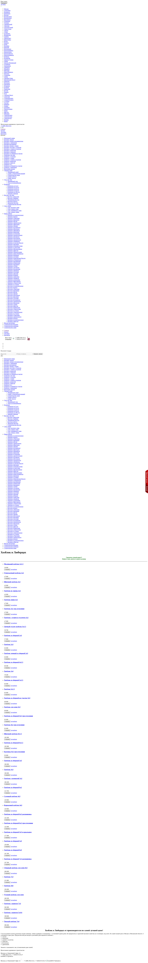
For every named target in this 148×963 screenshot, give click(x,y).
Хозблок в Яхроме (13, 273)
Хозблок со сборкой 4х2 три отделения (18, 716)
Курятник (7, 184)
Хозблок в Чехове (13, 226)
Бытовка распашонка (10, 144)
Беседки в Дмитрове (13, 289)
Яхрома (6, 120)
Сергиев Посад (8, 95)
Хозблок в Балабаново (14, 261)
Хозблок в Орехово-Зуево (15, 246)
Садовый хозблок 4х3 (12, 796)
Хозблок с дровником (10, 167)
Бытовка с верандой (10, 150)
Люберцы (7, 67)
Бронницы (7, 13)
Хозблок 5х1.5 (9, 689)
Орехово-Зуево (8, 78)
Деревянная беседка (13, 199)
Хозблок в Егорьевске (14, 227)
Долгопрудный (8, 27)
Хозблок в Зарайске (13, 278)
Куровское (7, 58)
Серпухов (7, 96)
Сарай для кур (12, 178)
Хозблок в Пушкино (13, 236)
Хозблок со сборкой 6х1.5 (13, 743)
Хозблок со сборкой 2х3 (13, 635)
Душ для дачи (8, 179)
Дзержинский (8, 24)
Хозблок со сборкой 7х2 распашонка (18, 859)
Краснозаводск (8, 53)
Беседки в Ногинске (13, 303)
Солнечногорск (8, 98)
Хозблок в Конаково (13, 220)
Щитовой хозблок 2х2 (12, 582)
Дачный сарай (8, 170)
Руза (5, 93)
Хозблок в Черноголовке (15, 252)
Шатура (6, 112)
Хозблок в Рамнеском (14, 263)
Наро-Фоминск (8, 72)
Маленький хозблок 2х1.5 (13, 564)
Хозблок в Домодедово (14, 283)
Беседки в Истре (12, 292)
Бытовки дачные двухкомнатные (13, 141)
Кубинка (6, 56)
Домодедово (7, 29)
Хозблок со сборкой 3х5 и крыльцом (18, 832)
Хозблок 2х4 (8, 671)
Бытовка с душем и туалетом (12, 149)
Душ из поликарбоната (14, 183)
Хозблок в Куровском (14, 269)
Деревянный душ (13, 181)
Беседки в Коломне (13, 297)
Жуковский (7, 35)
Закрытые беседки (13, 203)
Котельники (7, 49)
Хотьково (7, 107)
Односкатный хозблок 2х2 (14, 573)
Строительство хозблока (11, 326)
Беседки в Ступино (13, 310)
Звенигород (7, 38)
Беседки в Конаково (13, 290)
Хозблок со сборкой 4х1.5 (13, 662)
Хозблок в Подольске (14, 238)
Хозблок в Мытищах (14, 224)
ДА (2, 4)
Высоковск (7, 19)
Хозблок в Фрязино (13, 270)
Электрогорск (8, 115)
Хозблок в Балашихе (14, 264)
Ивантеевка (7, 39)
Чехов (6, 110)
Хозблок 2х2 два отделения (14, 609)
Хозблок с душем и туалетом (12, 159)
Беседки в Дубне (12, 304)
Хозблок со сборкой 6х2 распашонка (18, 814)
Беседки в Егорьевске (14, 300)
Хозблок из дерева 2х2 (12, 591)
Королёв (6, 47)
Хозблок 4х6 (8, 886)
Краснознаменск (9, 55)
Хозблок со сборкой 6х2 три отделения (18, 823)
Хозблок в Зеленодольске (15, 235)
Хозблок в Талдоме (13, 272)
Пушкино (7, 86)
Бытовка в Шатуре (13, 321)
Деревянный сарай (13, 172)
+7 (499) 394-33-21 (6, 126)
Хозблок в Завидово (13, 277)
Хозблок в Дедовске (13, 267)
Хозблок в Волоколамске (15, 249)
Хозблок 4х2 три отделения (14, 725)
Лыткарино (7, 66)
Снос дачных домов (13, 212)
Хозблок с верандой (10, 161)
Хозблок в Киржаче (13, 255)
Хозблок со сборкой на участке (13, 166)
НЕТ (4, 4)
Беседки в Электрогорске (15, 312)
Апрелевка (7, 10)
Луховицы (7, 64)
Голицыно (7, 21)
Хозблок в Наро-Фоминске (15, 253)
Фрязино (6, 104)
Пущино (6, 87)
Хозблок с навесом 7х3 (12, 903)
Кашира (6, 43)
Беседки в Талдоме (13, 298)
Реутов (6, 90)
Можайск (7, 69)
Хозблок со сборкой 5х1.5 (13, 680)
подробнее (14, 569)
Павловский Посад (9, 80)
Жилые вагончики (9, 323)
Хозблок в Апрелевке (14, 280)
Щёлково (6, 113)
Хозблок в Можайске (14, 230)
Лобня (6, 61)
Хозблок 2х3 (8, 644)
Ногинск (6, 73)
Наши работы (8, 213)
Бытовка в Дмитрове (14, 315)
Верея (6, 121)
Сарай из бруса (12, 176)
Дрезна (6, 30)
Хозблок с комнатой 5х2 (13, 778)
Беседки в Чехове (13, 293)
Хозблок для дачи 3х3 (12, 707)
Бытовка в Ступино (13, 313)
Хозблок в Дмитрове (14, 218)
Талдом (6, 103)
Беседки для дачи (9, 195)
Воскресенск (8, 18)
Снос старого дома (13, 209)
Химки (6, 106)
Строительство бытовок (11, 324)
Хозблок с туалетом (10, 156)
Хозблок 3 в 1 (8, 164)
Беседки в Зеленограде (14, 301)
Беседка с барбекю (13, 198)
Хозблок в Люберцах (14, 241)
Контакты (3, 133)
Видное (6, 15)
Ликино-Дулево (8, 59)
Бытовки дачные (9, 139)
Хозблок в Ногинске (14, 229)
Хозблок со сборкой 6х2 (13, 787)
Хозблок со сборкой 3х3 (13, 760)
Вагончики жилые (9, 169)
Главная (3, 129)
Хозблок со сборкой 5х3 (13, 841)
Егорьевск (7, 33)
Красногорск (8, 52)
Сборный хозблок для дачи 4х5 (15, 868)
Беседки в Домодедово (14, 309)
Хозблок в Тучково (13, 256)
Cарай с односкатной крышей (16, 173)
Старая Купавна (8, 100)
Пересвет (7, 81)
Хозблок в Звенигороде (14, 223)
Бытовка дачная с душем (11, 146)
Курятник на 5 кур (13, 186)
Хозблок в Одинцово (14, 233)
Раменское (7, 89)
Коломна (6, 46)
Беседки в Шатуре (13, 306)
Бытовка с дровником (10, 143)
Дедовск (6, 23)
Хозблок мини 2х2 (11, 600)
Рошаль (6, 92)
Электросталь (8, 116)
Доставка (3, 132)
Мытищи (6, 70)
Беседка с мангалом (13, 196)
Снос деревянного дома (14, 210)
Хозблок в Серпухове (14, 247)
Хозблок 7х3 (8, 877)
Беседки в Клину (12, 287)
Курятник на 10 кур (13, 187)
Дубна (6, 32)
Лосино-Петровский (10, 63)
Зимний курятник (13, 193)
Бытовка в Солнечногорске (16, 320)
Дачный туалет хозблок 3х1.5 (15, 626)
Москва (6, 9)
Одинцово (7, 75)
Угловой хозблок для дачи (14, 895)
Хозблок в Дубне (12, 266)
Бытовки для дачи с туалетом (12, 147)
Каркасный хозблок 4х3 (13, 805)
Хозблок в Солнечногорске (15, 215)
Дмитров (6, 26)
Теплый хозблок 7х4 (11, 921)
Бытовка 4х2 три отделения (14, 752)
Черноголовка (8, 109)
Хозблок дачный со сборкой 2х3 (16, 653)
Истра (6, 41)
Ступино (6, 101)
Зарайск (6, 36)
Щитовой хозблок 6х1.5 (13, 734)
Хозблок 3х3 (8, 769)
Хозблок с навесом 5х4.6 (13, 912)
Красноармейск (8, 50)
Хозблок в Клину (13, 216)
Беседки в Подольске (14, 295)
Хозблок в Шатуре (13, 250)
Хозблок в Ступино (13, 284)
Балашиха (7, 12)
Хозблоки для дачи (9, 155)
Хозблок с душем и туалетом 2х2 (16, 617)
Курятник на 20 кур (13, 189)
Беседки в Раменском (14, 307)
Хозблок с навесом (9, 163)
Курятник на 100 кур (14, 192)
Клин (5, 44)
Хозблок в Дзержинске (14, 260)
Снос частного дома (13, 207)
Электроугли (8, 118)
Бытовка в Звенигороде (14, 317)
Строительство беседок (14, 204)
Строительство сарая (14, 175)
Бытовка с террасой (10, 152)
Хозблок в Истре (12, 221)
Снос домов (7, 206)
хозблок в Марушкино (14, 281)
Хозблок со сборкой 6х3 (13, 850)
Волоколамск (8, 16)
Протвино (7, 84)
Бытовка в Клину (13, 318)
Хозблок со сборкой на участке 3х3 (17, 698)
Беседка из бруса (12, 201)
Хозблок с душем (9, 158)
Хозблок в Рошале (13, 275)
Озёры (6, 76)
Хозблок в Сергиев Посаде (15, 243)
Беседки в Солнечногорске (15, 286)
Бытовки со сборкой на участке (13, 153)
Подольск (7, 83)
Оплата (3, 130)
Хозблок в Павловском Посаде (16, 258)
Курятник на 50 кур (13, 190)
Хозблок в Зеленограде (14, 240)
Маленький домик (9, 138)
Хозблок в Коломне (13, 244)
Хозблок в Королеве (13, 232)
